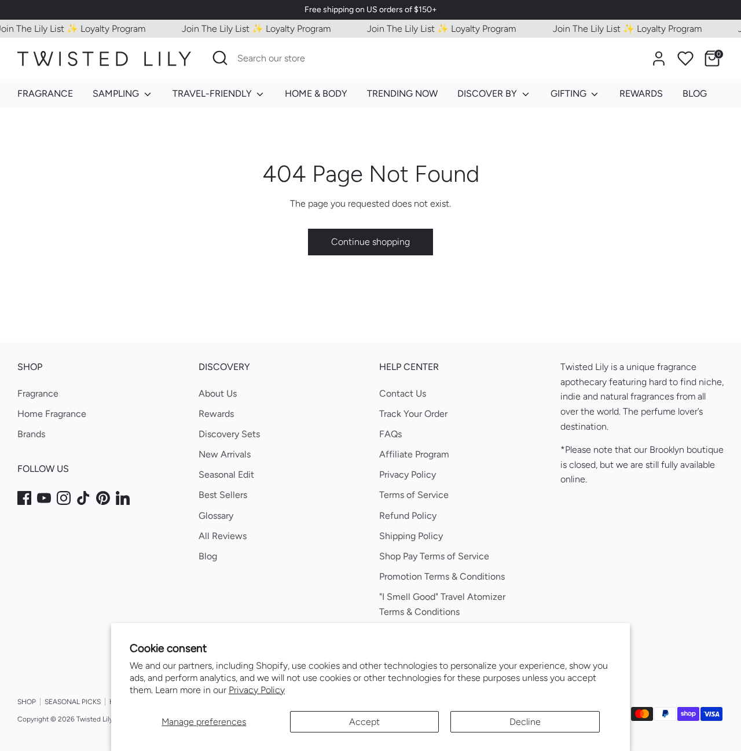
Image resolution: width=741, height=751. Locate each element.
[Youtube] (44, 498)
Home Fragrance (51, 413)
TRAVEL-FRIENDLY (213, 93)
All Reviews (223, 535)
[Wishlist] (685, 58)
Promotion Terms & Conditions (442, 576)
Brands (31, 433)
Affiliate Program (414, 454)
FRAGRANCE (45, 93)
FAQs (390, 433)
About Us (218, 393)
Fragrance (37, 393)
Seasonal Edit (226, 474)
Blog (208, 556)
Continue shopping (370, 241)
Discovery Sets (229, 433)
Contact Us (402, 393)
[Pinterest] (103, 498)
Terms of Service (414, 494)
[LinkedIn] (123, 498)
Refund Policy (407, 515)
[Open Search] (220, 57)
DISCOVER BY (488, 93)
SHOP (26, 702)
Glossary (216, 515)
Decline (525, 721)
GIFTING (570, 93)
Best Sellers (223, 494)
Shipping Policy (411, 535)
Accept (364, 721)
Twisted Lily (94, 719)
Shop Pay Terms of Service (434, 556)
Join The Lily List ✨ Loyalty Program (249, 28)
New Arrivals (225, 454)
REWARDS (641, 93)
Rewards (216, 413)
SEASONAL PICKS (73, 702)
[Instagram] (64, 498)
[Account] (658, 58)
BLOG (695, 93)
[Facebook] (24, 498)
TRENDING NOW (402, 93)
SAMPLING (117, 93)
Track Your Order (413, 413)
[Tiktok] (83, 498)
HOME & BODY (316, 93)
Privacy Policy (257, 689)
